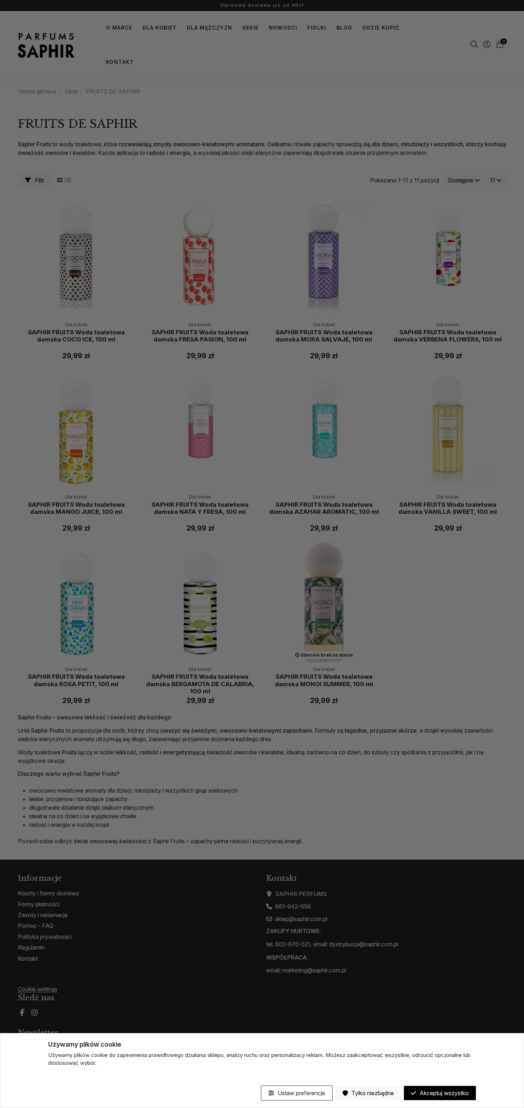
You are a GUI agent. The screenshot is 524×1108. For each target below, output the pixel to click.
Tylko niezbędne (372, 1093)
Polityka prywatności (73, 1075)
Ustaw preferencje (300, 1093)
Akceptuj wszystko (443, 1093)
